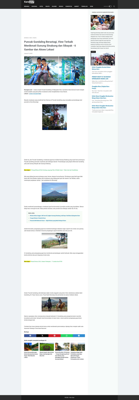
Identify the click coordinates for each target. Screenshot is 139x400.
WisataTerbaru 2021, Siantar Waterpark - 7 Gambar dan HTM (46, 261)
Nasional (34, 6)
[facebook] (30, 335)
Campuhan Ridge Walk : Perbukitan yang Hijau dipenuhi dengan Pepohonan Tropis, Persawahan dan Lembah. (77, 356)
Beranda (26, 6)
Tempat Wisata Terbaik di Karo (38, 218)
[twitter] (42, 335)
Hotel (41, 6)
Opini (91, 6)
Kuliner (54, 6)
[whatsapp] (67, 335)
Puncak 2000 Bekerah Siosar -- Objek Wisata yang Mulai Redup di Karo (48, 220)
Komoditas (69, 6)
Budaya (61, 6)
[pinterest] (54, 335)
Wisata (48, 6)
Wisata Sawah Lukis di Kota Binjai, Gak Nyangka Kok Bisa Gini (47, 354)
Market (76, 6)
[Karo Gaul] (30, 2)
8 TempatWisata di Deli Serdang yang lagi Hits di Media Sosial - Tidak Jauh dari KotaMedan (54, 170)
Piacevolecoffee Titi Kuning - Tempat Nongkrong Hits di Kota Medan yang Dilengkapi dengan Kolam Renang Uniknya (62, 356)
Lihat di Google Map (35, 93)
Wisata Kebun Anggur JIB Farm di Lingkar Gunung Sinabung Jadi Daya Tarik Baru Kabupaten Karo (55, 215)
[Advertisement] (54, 23)
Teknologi (84, 6)
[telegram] (79, 335)
